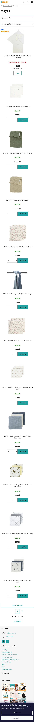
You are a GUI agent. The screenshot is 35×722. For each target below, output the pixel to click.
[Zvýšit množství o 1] (16, 120)
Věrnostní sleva (6, 662)
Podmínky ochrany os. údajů (10, 659)
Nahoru (18, 621)
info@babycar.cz (11, 633)
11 (22, 611)
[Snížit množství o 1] (8, 120)
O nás (3, 664)
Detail (17, 73)
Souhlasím (16, 718)
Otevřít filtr (7, 18)
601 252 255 (9, 637)
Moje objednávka (7, 669)
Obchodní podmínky (8, 657)
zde (23, 709)
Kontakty (4, 650)
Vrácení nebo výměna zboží (10, 655)
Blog (3, 667)
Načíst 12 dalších (17, 605)
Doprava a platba (7, 652)
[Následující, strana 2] (17, 611)
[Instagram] (7, 641)
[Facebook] (3, 641)
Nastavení (17, 713)
